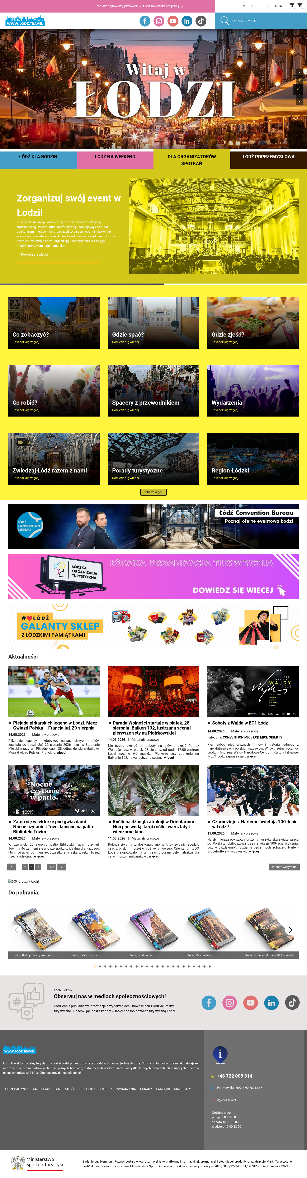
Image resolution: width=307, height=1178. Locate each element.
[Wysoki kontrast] (300, 6)
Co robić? (87, 1089)
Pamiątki (163, 1089)
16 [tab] (173, 966)
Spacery (105, 1089)
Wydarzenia (126, 1089)
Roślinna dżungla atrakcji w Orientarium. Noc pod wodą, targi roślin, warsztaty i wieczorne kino (154, 826)
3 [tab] (105, 966)
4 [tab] (110, 966)
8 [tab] (131, 966)
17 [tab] (178, 966)
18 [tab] (184, 966)
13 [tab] (157, 966)
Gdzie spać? (41, 1089)
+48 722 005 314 (234, 1076)
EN (251, 6)
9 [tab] (137, 966)
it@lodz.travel (226, 1100)
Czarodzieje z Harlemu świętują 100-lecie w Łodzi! (255, 824)
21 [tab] (199, 966)
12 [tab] (152, 966)
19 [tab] (189, 966)
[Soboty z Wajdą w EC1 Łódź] (253, 691)
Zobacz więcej (153, 492)
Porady (146, 1089)
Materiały (182, 1089)
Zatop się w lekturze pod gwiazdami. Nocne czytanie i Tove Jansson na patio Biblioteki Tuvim (53, 826)
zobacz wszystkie (284, 867)
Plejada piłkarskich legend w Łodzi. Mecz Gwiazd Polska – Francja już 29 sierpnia (55, 726)
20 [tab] (194, 966)
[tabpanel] (153, 89)
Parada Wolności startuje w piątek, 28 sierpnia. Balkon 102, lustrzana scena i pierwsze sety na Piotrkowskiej (152, 728)
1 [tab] (298, 89)
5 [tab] (116, 966)
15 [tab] (168, 966)
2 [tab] (100, 966)
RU (268, 6)
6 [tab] (121, 966)
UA (275, 6)
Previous (16, 930)
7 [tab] (126, 966)
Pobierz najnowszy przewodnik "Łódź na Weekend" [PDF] (137, 6)
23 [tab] (210, 966)
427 (51, 867)
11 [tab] (147, 966)
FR (256, 6)
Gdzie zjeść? (65, 1089)
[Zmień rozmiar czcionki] (292, 6)
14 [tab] (163, 966)
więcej (61, 753)
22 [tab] (204, 966)
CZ (281, 6)
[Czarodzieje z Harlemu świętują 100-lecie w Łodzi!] (253, 790)
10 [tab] (142, 966)
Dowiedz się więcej (34, 250)
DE (262, 6)
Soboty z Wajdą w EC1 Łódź (240, 723)
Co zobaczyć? (16, 1089)
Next (290, 930)
